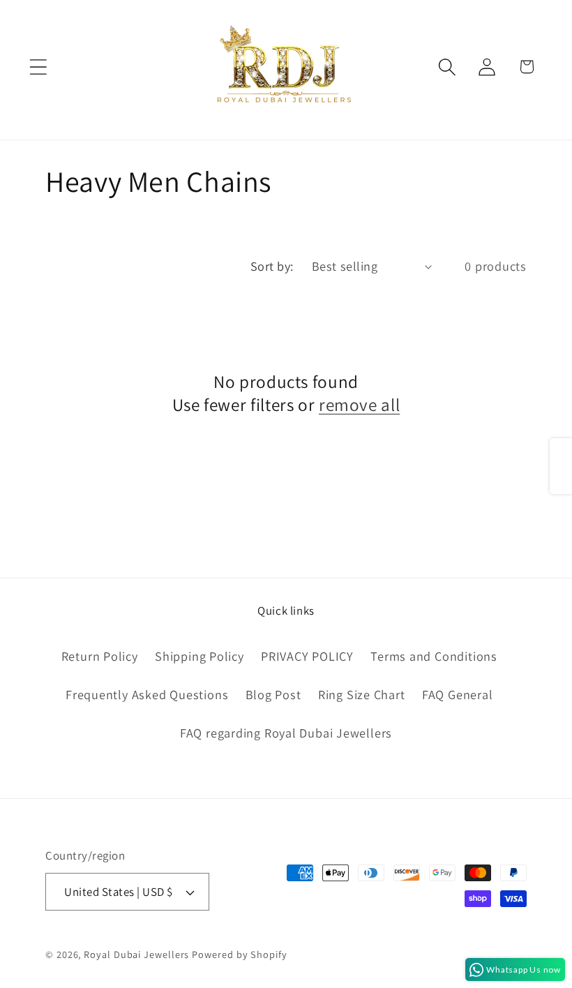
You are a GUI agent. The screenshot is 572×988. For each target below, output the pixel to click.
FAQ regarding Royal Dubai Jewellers (286, 732)
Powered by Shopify (239, 954)
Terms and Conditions (433, 656)
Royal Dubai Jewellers (136, 954)
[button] (38, 67)
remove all (359, 405)
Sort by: (272, 265)
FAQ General (457, 694)
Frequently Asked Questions (147, 694)
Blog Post (273, 694)
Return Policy (99, 656)
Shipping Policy (199, 656)
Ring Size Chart (361, 694)
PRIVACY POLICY (307, 656)
